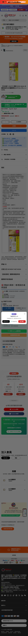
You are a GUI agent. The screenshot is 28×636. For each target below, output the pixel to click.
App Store (7, 321)
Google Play (15, 321)
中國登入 (22, 321)
